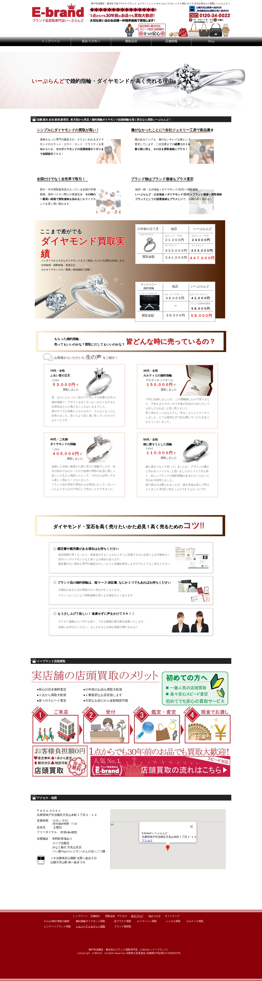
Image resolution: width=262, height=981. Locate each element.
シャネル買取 (173, 921)
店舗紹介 (95, 916)
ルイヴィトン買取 (147, 921)
